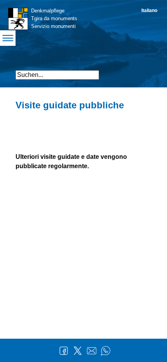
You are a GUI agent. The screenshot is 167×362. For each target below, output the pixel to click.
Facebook (64, 351)
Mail (91, 351)
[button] (144, 72)
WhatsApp (105, 351)
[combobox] (57, 75)
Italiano (149, 10)
